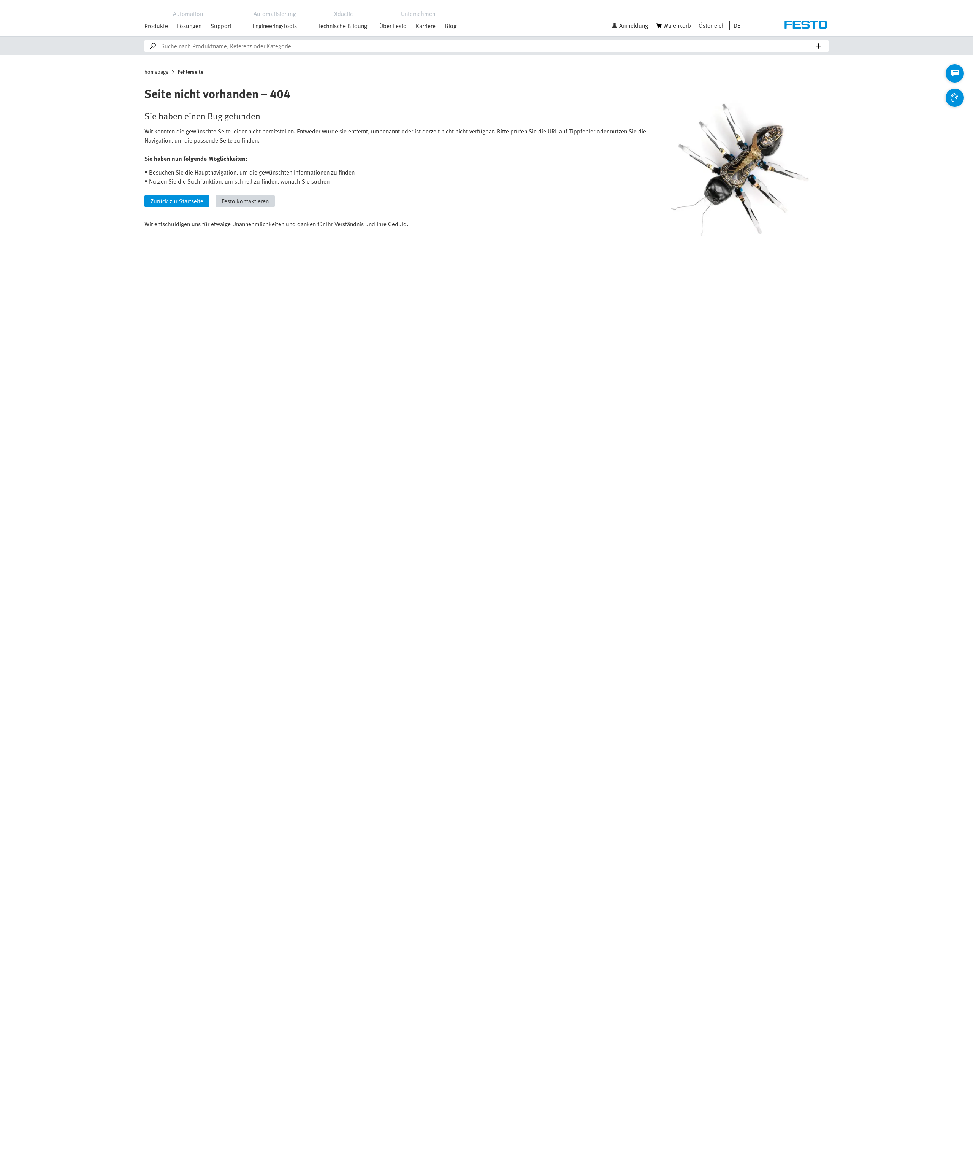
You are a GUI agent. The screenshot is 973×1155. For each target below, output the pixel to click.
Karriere (426, 25)
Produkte (156, 25)
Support (221, 25)
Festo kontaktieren (245, 201)
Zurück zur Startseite (177, 201)
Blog (450, 25)
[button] (630, 25)
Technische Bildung (342, 25)
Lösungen (189, 25)
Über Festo (393, 25)
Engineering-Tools (274, 25)
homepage (156, 72)
